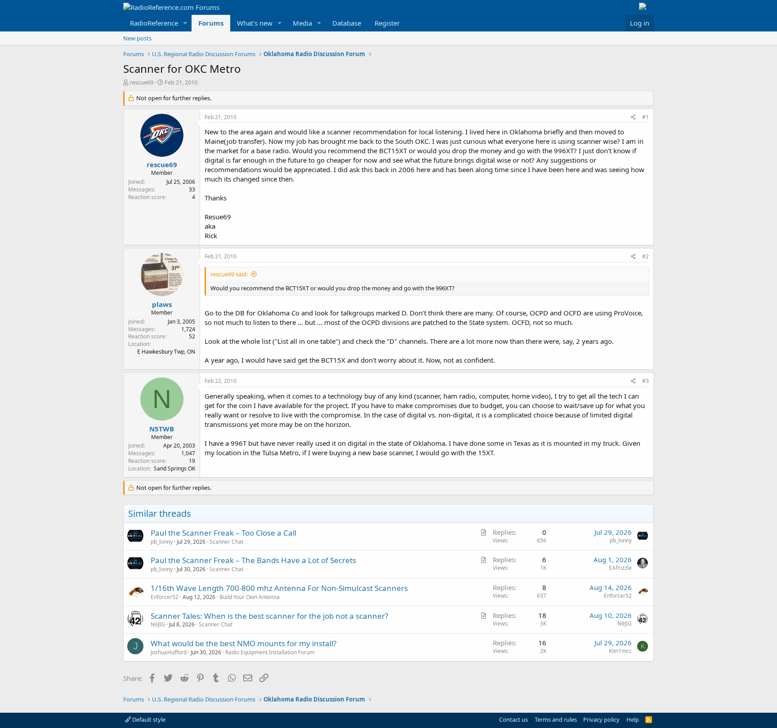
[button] (185, 23)
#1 (645, 117)
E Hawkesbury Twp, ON (166, 351)
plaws (162, 304)
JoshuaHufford (169, 652)
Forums (210, 22)
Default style (148, 719)
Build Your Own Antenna (249, 597)
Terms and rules (556, 719)
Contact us (513, 719)
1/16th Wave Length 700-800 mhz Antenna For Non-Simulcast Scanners (279, 588)
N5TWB (161, 428)
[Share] (633, 117)
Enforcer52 (165, 597)
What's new (254, 22)
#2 (645, 256)
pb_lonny (162, 542)
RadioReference (154, 22)
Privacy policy (601, 719)
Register (387, 22)
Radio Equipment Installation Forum (269, 652)
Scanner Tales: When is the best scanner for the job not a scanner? (269, 616)
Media (302, 22)
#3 (645, 381)
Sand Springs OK (174, 468)
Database (346, 22)
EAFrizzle (620, 568)
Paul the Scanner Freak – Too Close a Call (223, 533)
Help (632, 719)
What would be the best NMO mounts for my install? (243, 643)
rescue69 (141, 82)
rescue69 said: (229, 274)
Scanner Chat (226, 542)
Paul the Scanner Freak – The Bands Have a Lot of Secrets (253, 560)
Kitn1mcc (620, 651)
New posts (137, 38)
